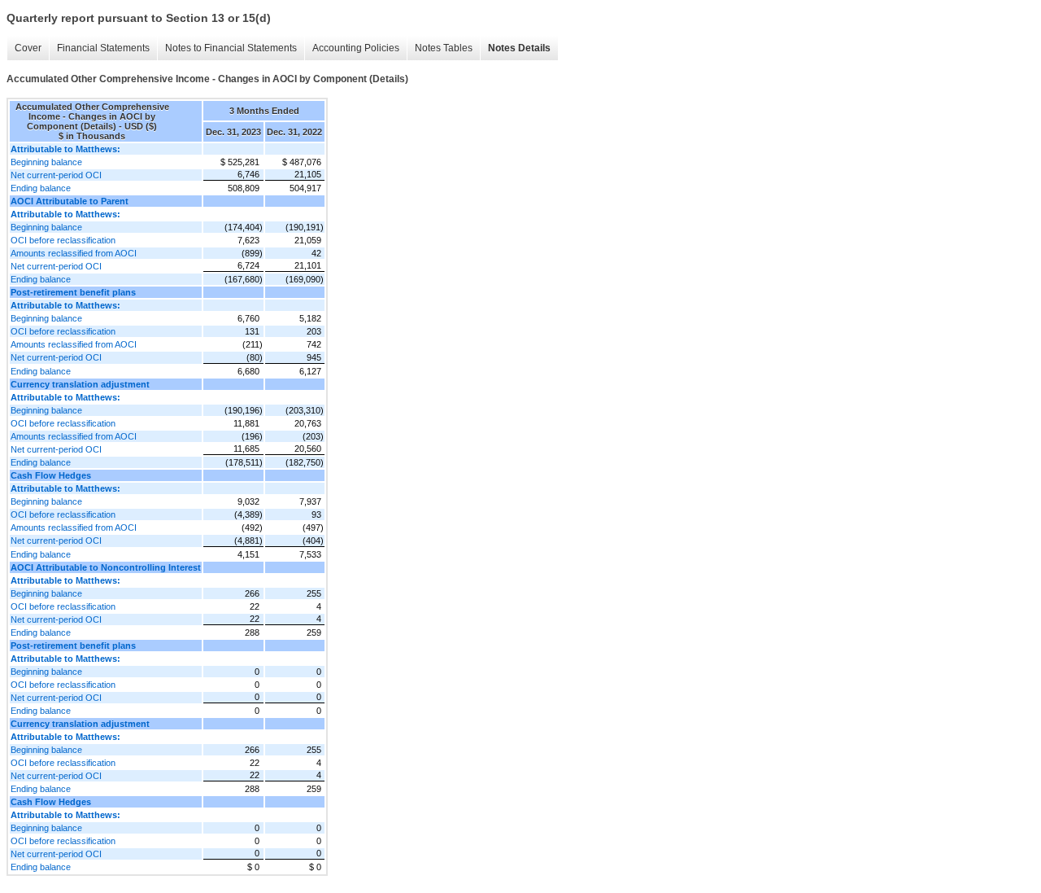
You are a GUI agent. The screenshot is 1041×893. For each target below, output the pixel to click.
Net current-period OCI (56, 175)
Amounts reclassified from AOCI (74, 253)
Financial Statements (103, 48)
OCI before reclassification (63, 240)
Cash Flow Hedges (51, 475)
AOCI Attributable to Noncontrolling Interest (106, 567)
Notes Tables (444, 48)
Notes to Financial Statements (231, 48)
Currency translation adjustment (80, 384)
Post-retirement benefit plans (73, 292)
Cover (28, 48)
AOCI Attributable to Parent (69, 201)
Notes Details (519, 48)
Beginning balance (46, 162)
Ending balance (41, 188)
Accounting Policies (355, 48)
